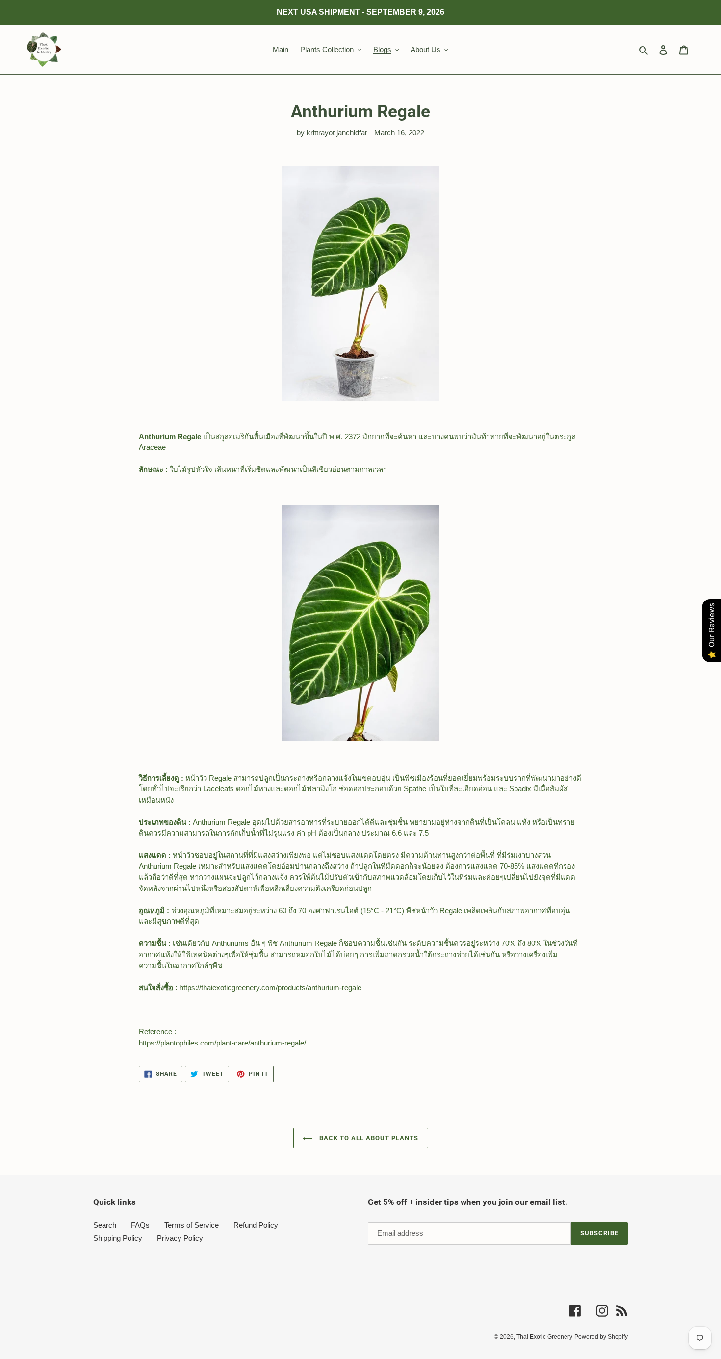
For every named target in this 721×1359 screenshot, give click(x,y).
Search (104, 1225)
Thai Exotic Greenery (544, 1336)
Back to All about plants (368, 1138)
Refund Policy (255, 1225)
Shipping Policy (117, 1238)
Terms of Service (191, 1225)
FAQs (140, 1225)
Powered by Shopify (601, 1336)
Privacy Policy (180, 1238)
